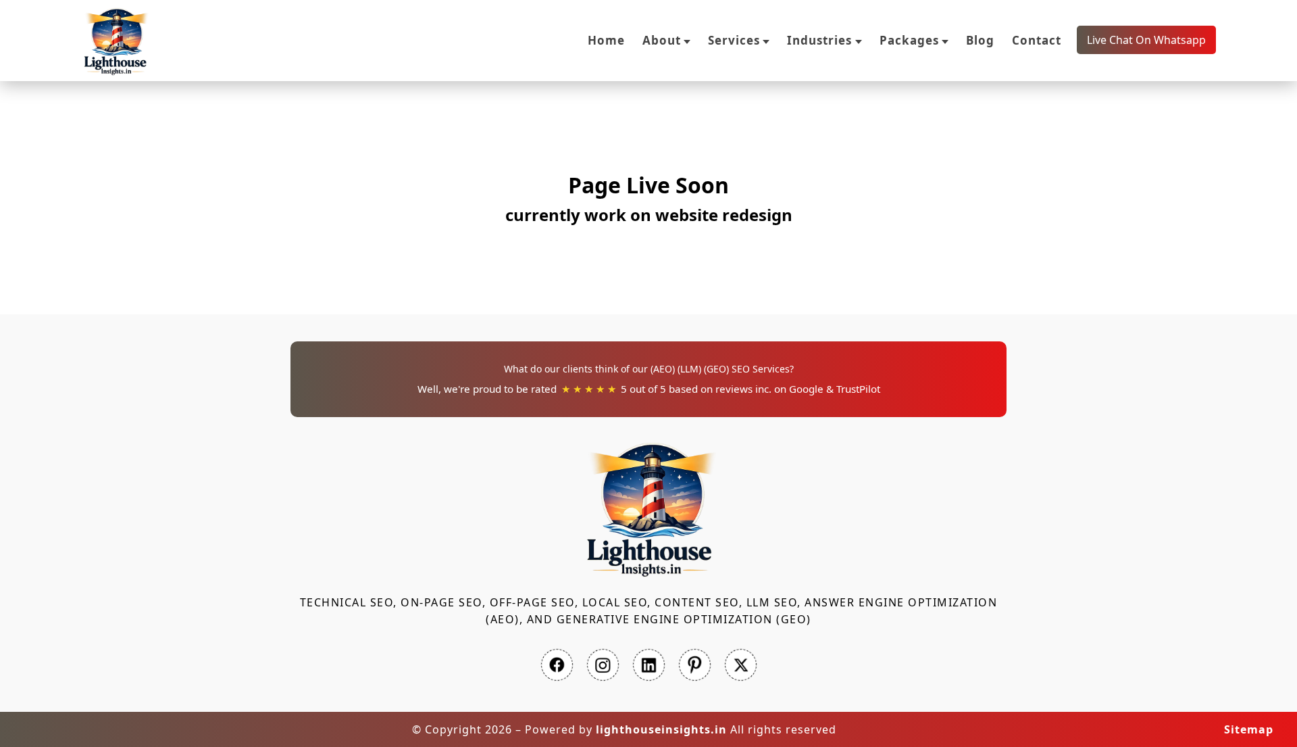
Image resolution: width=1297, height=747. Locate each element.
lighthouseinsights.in (661, 729)
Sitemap (1248, 729)
